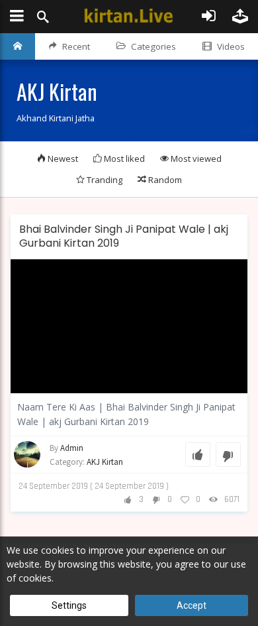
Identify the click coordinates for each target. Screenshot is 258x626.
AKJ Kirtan (105, 462)
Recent (76, 46)
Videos (231, 46)
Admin (71, 448)
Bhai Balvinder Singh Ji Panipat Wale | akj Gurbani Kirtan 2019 (123, 236)
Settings (69, 605)
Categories (153, 46)
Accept (191, 605)
